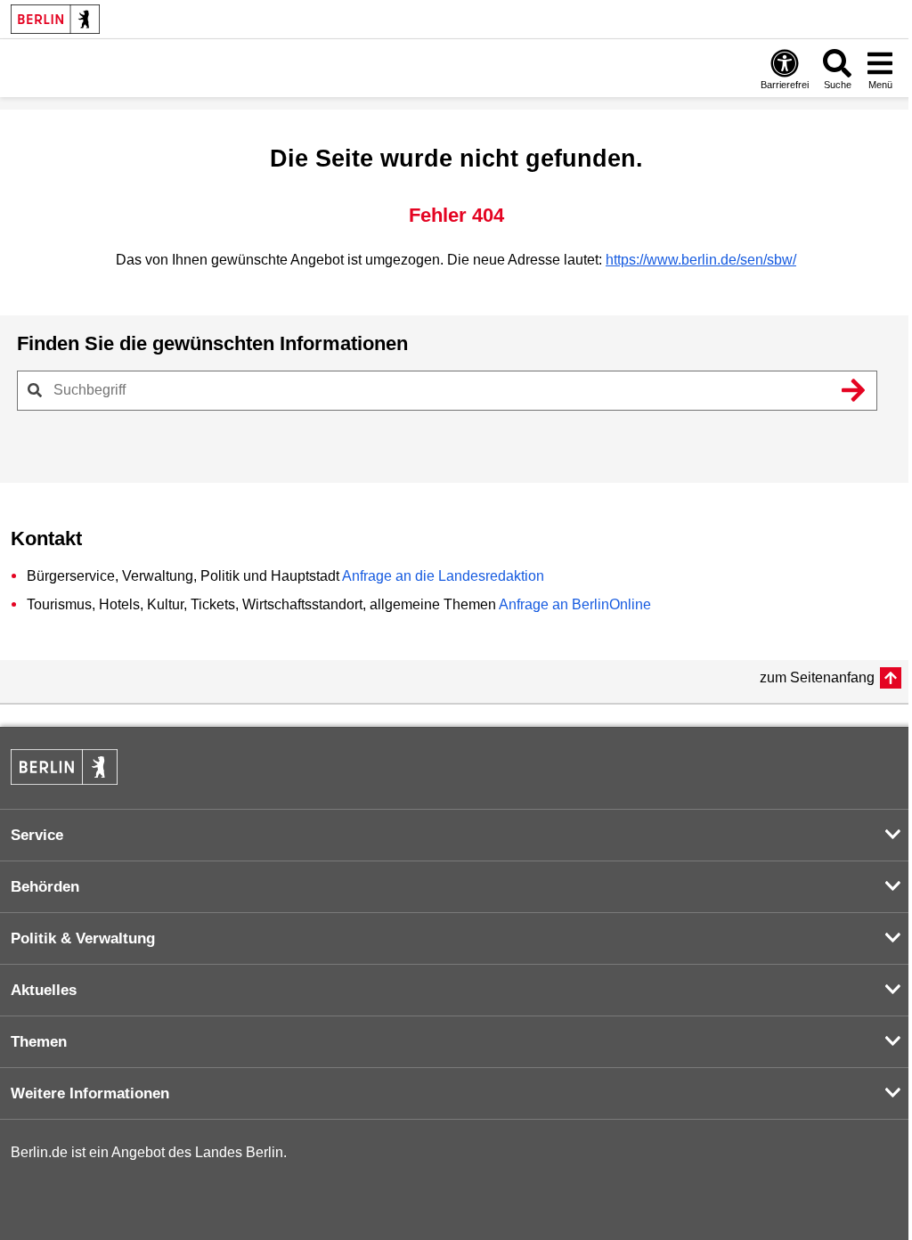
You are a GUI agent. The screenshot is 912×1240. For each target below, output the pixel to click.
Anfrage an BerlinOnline (575, 604)
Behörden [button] (45, 886)
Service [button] (37, 835)
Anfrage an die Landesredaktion (443, 575)
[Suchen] (853, 390)
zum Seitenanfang (817, 677)
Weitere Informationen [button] (90, 1093)
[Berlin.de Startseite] (55, 19)
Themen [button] (39, 1041)
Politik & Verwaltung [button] (83, 938)
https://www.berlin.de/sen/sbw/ (701, 259)
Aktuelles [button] (44, 990)
